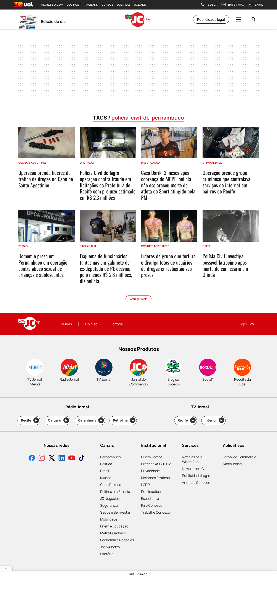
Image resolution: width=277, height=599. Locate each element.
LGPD (145, 484)
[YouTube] (71, 458)
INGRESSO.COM (52, 4)
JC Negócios (109, 498)
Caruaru (57, 420)
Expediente (150, 498)
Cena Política (110, 484)
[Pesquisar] (253, 19)
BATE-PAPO (236, 4)
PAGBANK (91, 4)
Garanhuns (90, 420)
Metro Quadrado (113, 533)
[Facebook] (32, 458)
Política (106, 464)
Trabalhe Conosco (155, 512)
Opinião (91, 324)
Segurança (109, 505)
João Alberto (110, 547)
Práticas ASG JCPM (156, 464)
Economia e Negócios (117, 540)
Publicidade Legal (196, 475)
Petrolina (123, 420)
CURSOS (107, 4)
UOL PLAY (123, 4)
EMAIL (259, 4)
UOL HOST (74, 4)
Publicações (151, 491)
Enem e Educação (114, 526)
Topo (243, 324)
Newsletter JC (193, 468)
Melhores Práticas (155, 477)
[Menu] (239, 19)
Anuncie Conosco (196, 482)
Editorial (117, 324)
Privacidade (150, 470)
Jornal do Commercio (239, 457)
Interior (214, 420)
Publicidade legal (211, 19)
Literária (106, 553)
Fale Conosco (151, 505)
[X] (51, 458)
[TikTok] (81, 458)
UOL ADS (140, 4)
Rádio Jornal (232, 464)
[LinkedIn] (61, 458)
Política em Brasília (115, 491)
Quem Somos (151, 457)
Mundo (105, 477)
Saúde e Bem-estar (115, 512)
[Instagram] (42, 458)
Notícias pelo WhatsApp (192, 459)
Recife (29, 420)
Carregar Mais (138, 298)
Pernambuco (110, 457)
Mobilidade (108, 519)
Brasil (104, 470)
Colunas (65, 324)
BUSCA (212, 4)
